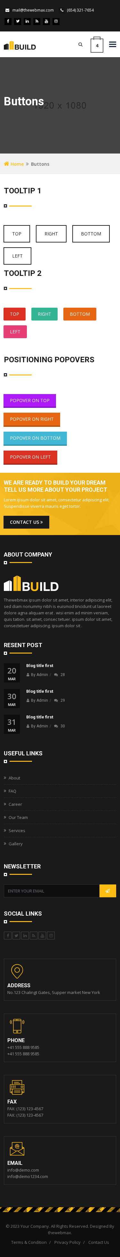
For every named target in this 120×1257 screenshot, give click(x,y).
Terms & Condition (29, 1242)
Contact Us (98, 1242)
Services (17, 830)
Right (51, 234)
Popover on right (32, 419)
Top (16, 234)
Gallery (16, 844)
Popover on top (30, 400)
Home (16, 164)
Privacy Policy (67, 1242)
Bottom (91, 234)
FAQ (12, 791)
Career (15, 804)
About (14, 778)
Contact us (25, 522)
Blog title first (39, 665)
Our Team (18, 817)
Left (17, 256)
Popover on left (30, 457)
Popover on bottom (35, 438)
